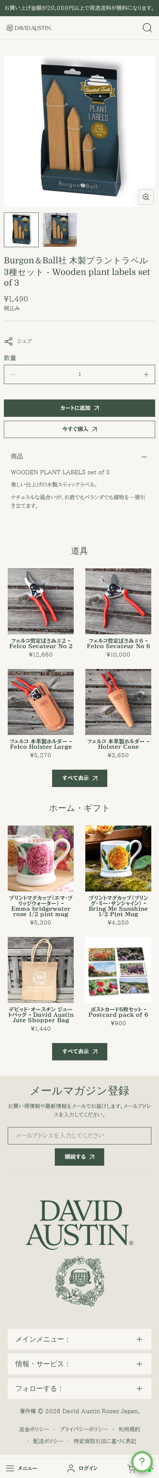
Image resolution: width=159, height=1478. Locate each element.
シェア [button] (24, 341)
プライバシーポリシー (84, 1429)
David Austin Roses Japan (100, 1411)
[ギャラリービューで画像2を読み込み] (59, 229)
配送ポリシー (48, 1441)
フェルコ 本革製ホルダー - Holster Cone (118, 744)
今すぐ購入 (75, 429)
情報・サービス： (43, 1364)
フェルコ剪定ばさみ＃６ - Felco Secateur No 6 (118, 643)
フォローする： (39, 1388)
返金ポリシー (34, 1429)
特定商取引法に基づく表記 (105, 1441)
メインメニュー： (43, 1339)
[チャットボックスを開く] (142, 1462)
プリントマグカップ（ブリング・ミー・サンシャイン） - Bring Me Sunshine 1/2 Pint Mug (118, 906)
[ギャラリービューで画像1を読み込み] (21, 229)
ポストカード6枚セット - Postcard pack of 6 (118, 1012)
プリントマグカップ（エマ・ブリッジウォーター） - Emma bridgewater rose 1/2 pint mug (41, 906)
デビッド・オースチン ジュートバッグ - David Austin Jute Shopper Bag (41, 1015)
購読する (75, 1156)
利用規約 (129, 1429)
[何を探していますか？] (147, 28)
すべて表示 (75, 778)
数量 (10, 358)
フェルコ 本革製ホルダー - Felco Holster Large (41, 744)
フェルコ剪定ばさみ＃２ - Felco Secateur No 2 (41, 643)
